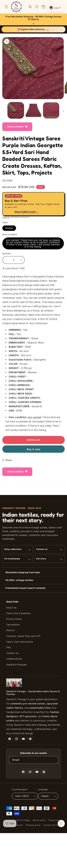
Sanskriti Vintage (22, 820)
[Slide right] (63, 111)
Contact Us (12, 653)
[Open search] (61, 823)
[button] (6, 6)
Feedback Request (16, 664)
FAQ (8, 647)
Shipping (6, 217)
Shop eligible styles (26, 211)
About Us (11, 607)
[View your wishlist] (36, 6)
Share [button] (8, 460)
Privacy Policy (14, 619)
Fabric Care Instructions (19, 641)
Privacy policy (55, 820)
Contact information (53, 825)
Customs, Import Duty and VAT (23, 636)
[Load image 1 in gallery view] (16, 110)
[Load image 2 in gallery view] (33, 110)
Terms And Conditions (18, 613)
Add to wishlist (15, 126)
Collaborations (14, 658)
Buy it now (33, 449)
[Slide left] (3, 111)
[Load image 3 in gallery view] (51, 110)
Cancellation (13, 624)
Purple (9, 228)
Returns (10, 630)
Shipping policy (33, 825)
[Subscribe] (54, 760)
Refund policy (39, 820)
